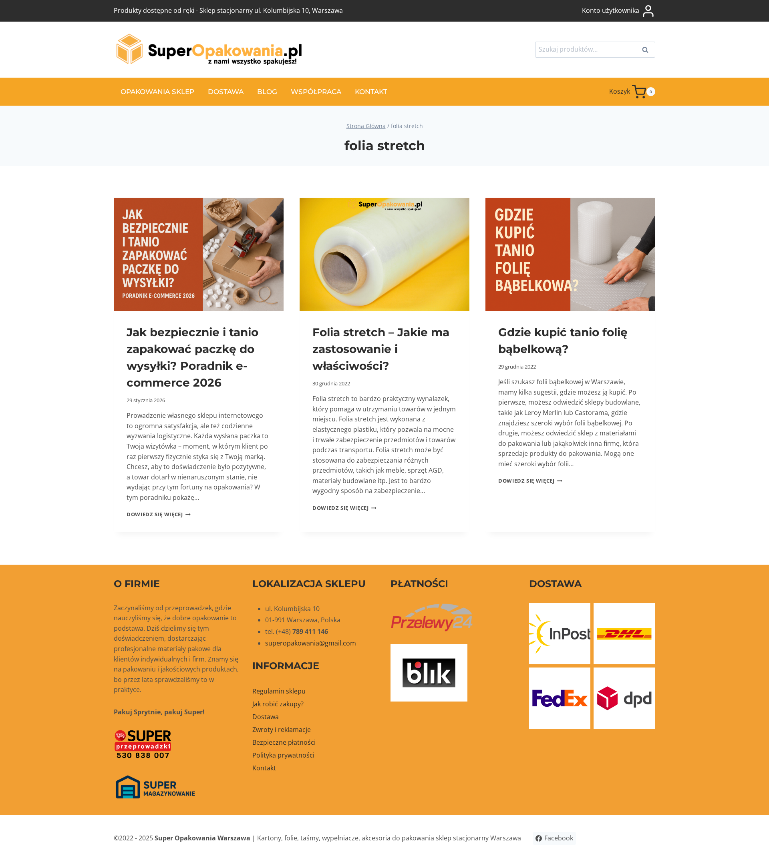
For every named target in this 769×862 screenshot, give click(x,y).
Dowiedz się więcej (159, 514)
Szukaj (647, 50)
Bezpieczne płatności (284, 742)
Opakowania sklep (157, 92)
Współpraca (316, 92)
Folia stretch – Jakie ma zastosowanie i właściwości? (380, 349)
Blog (267, 92)
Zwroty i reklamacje (281, 729)
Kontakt (371, 92)
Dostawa (226, 92)
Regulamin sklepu (279, 691)
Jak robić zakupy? (278, 704)
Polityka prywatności (283, 755)
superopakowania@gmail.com (310, 643)
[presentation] (199, 254)
